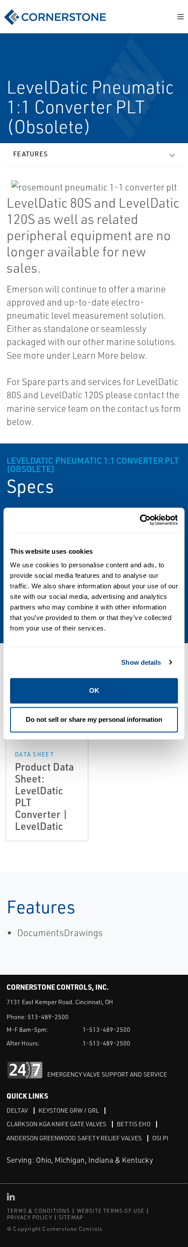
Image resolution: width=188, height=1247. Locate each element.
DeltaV (17, 1110)
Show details (141, 662)
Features (30, 154)
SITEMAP (71, 1217)
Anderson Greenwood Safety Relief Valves (74, 1138)
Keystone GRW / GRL (68, 1110)
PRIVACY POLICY (29, 1217)
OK (94, 690)
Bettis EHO (133, 1124)
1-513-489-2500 (106, 1029)
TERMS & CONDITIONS (38, 1210)
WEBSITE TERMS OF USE (111, 1210)
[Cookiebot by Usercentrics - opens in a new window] (139, 520)
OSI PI (160, 1138)
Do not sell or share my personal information (94, 719)
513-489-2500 (48, 1016)
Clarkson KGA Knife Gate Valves (56, 1124)
